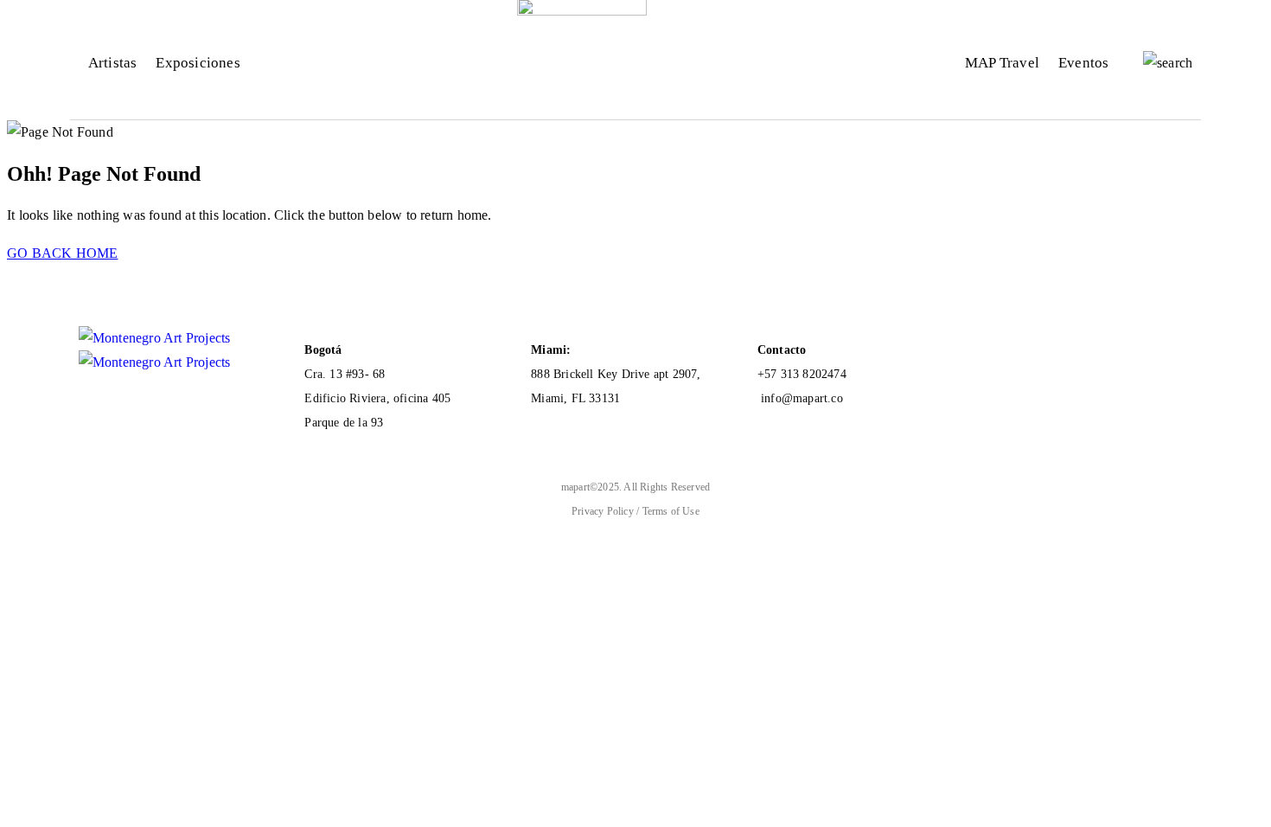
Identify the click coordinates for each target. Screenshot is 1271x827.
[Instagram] (1068, 341)
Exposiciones (198, 62)
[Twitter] (1103, 341)
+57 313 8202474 (801, 374)
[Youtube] (999, 341)
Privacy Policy (604, 511)
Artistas (112, 62)
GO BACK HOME (62, 253)
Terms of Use (670, 511)
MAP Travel (1002, 62)
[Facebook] (1034, 341)
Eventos (1083, 62)
